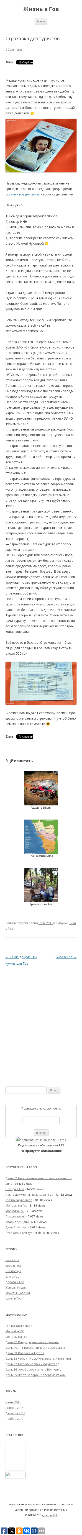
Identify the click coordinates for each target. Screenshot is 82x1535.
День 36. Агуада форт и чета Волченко (33, 1369)
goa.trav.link (50, 1515)
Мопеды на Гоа (16, 1205)
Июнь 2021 (13, 1402)
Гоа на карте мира (18, 1200)
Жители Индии (16, 1287)
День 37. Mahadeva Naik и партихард (32, 1364)
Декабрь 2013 (15, 1413)
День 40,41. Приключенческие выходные (35, 1347)
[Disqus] (41, 1024)
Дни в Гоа (12, 1276)
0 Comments (14, 49)
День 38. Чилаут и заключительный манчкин (38, 1358)
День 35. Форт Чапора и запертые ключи (35, 1375)
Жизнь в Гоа (41, 9)
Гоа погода (13, 1271)
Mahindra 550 (14, 1211)
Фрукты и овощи (17, 1293)
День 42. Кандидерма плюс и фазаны (32, 1342)
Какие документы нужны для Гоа (29, 1194)
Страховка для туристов (23, 1233)
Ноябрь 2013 (14, 1419)
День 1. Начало (16, 1227)
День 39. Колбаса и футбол (24, 1353)
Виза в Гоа (66, 957)
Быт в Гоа (12, 1260)
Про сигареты (15, 1216)
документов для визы (22, 194)
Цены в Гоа (13, 1298)
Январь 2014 (14, 1408)
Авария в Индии (17, 1222)
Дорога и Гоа (14, 1282)
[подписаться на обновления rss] (41, 1140)
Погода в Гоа (14, 1189)
